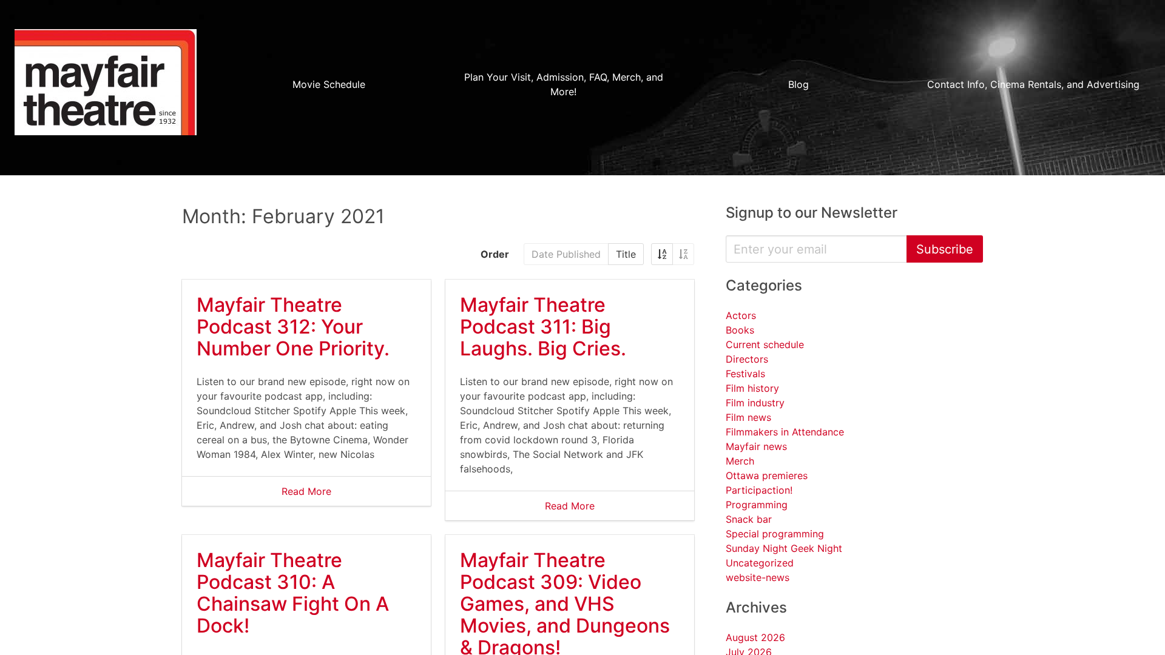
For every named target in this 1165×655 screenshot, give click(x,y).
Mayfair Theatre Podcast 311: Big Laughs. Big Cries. (543, 326)
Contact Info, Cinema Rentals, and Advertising (1033, 84)
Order (495, 254)
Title (626, 254)
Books (740, 330)
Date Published (566, 254)
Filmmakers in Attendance (785, 432)
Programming (757, 505)
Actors (741, 315)
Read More (306, 491)
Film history (752, 388)
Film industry (755, 403)
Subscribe (944, 249)
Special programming (775, 534)
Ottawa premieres (767, 475)
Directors (747, 359)
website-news (757, 577)
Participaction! (759, 490)
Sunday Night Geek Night (784, 548)
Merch (740, 461)
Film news (748, 417)
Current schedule (765, 344)
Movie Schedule (328, 84)
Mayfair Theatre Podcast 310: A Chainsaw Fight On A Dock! (293, 592)
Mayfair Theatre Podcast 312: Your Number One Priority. (293, 326)
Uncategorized (760, 563)
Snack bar (749, 519)
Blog (798, 84)
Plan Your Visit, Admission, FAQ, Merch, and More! (563, 84)
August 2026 (755, 637)
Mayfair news (756, 446)
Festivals (745, 374)
